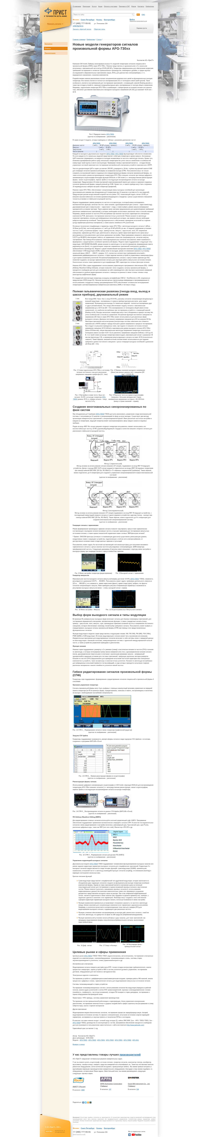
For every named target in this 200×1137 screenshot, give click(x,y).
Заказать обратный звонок (82, 29)
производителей (130, 1054)
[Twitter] (85, 1102)
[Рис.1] (102, 132)
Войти (132, 19)
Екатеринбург (109, 20)
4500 (82, 1090)
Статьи (48, 48)
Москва (76, 20)
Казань (99, 20)
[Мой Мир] (90, 1102)
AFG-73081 (127, 1040)
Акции (100, 6)
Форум (133, 6)
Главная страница (79, 39)
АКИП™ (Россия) (79, 1087)
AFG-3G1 (135, 1040)
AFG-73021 (129, 143)
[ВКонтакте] (83, 1102)
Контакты (141, 6)
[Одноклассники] (88, 1102)
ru (138, 14)
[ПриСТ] (55, 16)
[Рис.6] (113, 461)
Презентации (50, 53)
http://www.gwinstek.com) (135, 1025)
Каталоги (48, 44)
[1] (77, 321)
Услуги (94, 6)
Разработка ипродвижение (55, 1131)
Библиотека (150, 6)
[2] (77, 345)
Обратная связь (99, 29)
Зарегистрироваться (138, 21)
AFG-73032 (113, 143)
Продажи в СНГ (124, 6)
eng (143, 14)
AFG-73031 (110, 134)
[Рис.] (91, 368)
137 (110, 1089)
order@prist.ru (78, 26)
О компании (77, 6)
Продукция (86, 6)
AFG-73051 (118, 1040)
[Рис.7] (113, 508)
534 (137, 1089)
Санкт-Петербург (88, 20)
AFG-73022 (145, 143)
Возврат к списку (79, 1044)
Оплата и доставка (110, 6)
